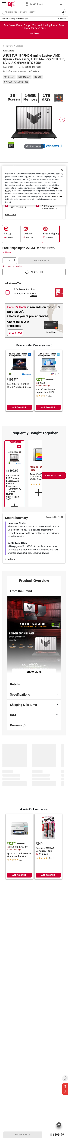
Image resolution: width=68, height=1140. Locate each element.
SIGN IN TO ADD (53, 475)
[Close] (61, 169)
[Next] (62, 119)
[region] (34, 185)
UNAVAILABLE (41, 260)
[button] (47, 247)
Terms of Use (56, 196)
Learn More (34, 33)
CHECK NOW (15, 333)
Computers (8, 46)
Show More (34, 671)
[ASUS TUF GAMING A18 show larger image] (34, 612)
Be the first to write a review (15, 71)
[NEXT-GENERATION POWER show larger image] (34, 645)
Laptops (19, 46)
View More (10, 559)
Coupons (62, 18)
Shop (8, 50)
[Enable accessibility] (65, 1078)
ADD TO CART (19, 407)
